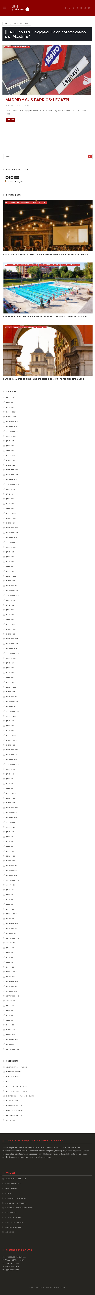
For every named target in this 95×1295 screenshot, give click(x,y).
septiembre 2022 (12, 595)
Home (6, 24)
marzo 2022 (11, 624)
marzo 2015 (11, 1025)
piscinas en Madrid (71, 265)
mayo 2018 (10, 841)
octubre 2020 (11, 706)
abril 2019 (10, 788)
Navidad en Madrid (14, 1106)
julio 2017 (10, 890)
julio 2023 (10, 552)
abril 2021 (10, 677)
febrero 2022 (11, 629)
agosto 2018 (11, 827)
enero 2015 (10, 1034)
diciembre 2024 (12, 470)
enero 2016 (10, 977)
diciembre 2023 (12, 528)
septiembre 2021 (12, 653)
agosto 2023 (11, 547)
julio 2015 (10, 1006)
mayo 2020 (10, 730)
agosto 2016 (11, 943)
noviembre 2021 (12, 644)
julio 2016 (10, 948)
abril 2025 (10, 450)
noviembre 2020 (12, 701)
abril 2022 (10, 619)
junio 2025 (10, 446)
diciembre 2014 (12, 1039)
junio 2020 (10, 726)
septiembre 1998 (12, 1049)
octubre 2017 (11, 875)
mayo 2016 (10, 957)
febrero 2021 (11, 687)
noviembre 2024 (12, 475)
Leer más (10, 120)
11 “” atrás (10, 105)
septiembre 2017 (12, 880)
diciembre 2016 (12, 923)
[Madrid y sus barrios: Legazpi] (44, 69)
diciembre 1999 (12, 1044)
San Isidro (41, 327)
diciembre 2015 (12, 981)
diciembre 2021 (12, 639)
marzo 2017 (11, 909)
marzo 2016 (11, 967)
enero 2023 (10, 581)
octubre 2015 (11, 991)
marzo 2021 (11, 682)
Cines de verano (38, 202)
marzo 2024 (11, 513)
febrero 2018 (11, 856)
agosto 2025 (11, 436)
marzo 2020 (11, 735)
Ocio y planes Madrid (49, 265)
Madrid (34, 265)
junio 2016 (10, 952)
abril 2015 (10, 1020)
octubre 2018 (11, 817)
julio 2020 (10, 721)
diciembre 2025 (12, 422)
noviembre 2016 (12, 928)
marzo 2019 (11, 793)
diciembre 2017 (12, 866)
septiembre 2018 (12, 822)
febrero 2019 (11, 798)
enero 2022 (10, 634)
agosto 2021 (11, 658)
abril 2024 (10, 508)
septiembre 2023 (12, 542)
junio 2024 (10, 499)
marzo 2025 (11, 455)
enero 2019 (10, 803)
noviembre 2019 (12, 755)
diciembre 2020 (12, 697)
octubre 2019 (11, 759)
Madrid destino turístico (16, 47)
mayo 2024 (10, 504)
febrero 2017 (11, 914)
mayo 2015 (10, 1015)
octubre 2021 (11, 648)
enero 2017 (10, 919)
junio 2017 (10, 895)
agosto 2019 (11, 769)
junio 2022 (10, 610)
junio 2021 (10, 668)
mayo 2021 (10, 672)
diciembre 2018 (12, 808)
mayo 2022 (10, 615)
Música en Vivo (12, 1101)
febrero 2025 (11, 460)
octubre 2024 (11, 479)
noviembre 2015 (12, 986)
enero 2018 (10, 861)
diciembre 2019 (12, 750)
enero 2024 (10, 523)
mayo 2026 (10, 407)
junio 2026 (10, 402)
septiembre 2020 (12, 711)
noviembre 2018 (12, 812)
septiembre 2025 (12, 431)
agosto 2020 (11, 716)
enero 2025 (10, 465)
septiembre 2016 (12, 938)
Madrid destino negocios (16, 1086)
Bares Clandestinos (14, 1072)
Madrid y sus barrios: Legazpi (37, 100)
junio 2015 (10, 1010)
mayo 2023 (10, 561)
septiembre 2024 (12, 484)
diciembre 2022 (12, 586)
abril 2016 (10, 962)
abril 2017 (10, 904)
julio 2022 (10, 605)
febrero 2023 (11, 576)
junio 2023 (10, 557)
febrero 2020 (11, 740)
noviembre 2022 (12, 590)
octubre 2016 (11, 933)
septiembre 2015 (12, 996)
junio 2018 (10, 837)
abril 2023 (10, 566)
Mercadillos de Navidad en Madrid (20, 1096)
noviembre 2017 (12, 870)
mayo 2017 (10, 899)
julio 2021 (10, 663)
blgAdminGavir (24, 105)
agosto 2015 (11, 1001)
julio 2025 (10, 441)
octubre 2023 (11, 537)
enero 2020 (10, 745)
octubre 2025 (11, 426)
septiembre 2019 (12, 764)
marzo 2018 (11, 851)
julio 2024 (10, 494)
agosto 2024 (11, 489)
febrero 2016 (11, 972)
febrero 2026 (11, 417)
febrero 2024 (11, 518)
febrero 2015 (11, 1030)
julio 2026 (10, 397)
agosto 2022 (11, 600)
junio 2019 (10, 779)
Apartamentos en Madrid (17, 202)
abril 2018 (10, 846)
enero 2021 (10, 692)
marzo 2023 (11, 571)
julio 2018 (10, 832)
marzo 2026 (11, 412)
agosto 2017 (11, 885)
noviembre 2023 (12, 533)
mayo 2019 (10, 783)
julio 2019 (10, 774)
